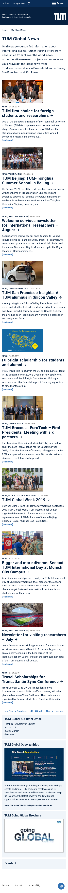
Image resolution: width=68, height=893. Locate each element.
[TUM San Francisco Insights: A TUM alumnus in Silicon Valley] (22, 273)
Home (4, 30)
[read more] (7, 140)
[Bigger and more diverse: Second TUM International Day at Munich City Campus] (22, 543)
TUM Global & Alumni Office (15, 14)
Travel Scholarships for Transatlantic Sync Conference (31, 679)
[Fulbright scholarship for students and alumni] (22, 341)
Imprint (18, 885)
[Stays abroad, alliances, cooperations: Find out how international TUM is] (34, 836)
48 (36, 711)
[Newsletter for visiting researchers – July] (22, 616)
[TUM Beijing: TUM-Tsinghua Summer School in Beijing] (22, 159)
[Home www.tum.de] (60, 16)
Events (8, 863)
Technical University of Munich (16, 17)
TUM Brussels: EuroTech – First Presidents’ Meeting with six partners (31, 432)
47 (32, 711)
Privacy (5, 885)
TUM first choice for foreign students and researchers (28, 113)
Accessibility (34, 885)
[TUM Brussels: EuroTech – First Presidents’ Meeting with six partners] (22, 408)
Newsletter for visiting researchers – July (34, 637)
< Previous (21, 711)
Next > (50, 711)
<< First (9, 711)
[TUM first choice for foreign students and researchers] (22, 92)
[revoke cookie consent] (61, 886)
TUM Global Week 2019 (24, 499)
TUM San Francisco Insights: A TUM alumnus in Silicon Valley (30, 295)
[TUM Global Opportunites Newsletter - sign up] (34, 764)
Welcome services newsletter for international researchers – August (30, 225)
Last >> (59, 711)
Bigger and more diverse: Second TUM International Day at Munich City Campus (32, 567)
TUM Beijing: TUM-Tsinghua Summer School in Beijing (27, 180)
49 (40, 711)
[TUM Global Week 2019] (22, 480)
